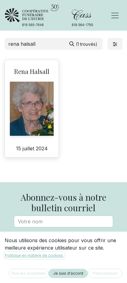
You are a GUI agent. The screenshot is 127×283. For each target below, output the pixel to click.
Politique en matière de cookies (34, 255)
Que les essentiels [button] (28, 273)
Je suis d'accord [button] (68, 273)
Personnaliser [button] (105, 273)
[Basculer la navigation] (115, 15)
